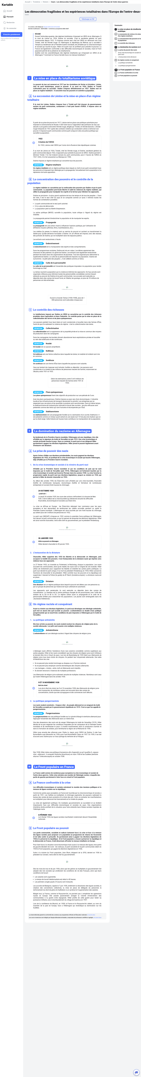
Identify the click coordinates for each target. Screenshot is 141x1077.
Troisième (36, 2)
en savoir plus (91, 915)
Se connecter (11, 28)
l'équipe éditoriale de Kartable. (51, 27)
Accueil (9, 11)
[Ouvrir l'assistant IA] (136, 1072)
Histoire (46, 2)
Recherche (11, 23)
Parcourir (10, 17)
